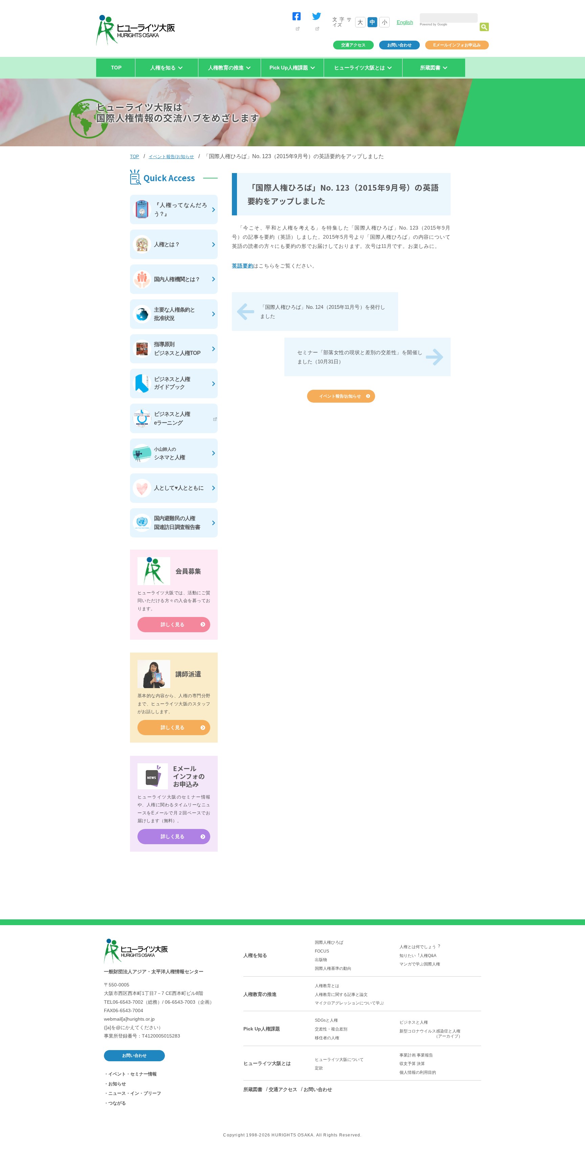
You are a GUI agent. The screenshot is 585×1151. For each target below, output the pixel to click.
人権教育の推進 (260, 994)
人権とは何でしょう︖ (419, 946)
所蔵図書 (252, 1089)
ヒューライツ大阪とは (267, 1063)
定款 (319, 1068)
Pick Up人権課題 (261, 1028)
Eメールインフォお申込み (457, 45)
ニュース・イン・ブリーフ (134, 1093)
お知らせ (117, 1083)
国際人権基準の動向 (333, 968)
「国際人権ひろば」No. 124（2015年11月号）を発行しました (322, 311)
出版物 (321, 959)
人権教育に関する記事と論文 (341, 994)
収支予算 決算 (412, 1063)
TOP (116, 67)
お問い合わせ (399, 45)
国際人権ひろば (329, 942)
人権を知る (255, 955)
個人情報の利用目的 (417, 1072)
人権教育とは (327, 985)
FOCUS (322, 951)
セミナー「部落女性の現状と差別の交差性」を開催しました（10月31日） (359, 356)
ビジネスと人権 (413, 1022)
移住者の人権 (327, 1038)
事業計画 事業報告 (416, 1055)
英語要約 (242, 266)
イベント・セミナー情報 (132, 1074)
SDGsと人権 (326, 1020)
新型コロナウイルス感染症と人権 (431, 1034)
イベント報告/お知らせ (171, 156)
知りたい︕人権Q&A (417, 955)
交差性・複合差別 (331, 1029)
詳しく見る (173, 624)
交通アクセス (353, 45)
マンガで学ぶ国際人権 (419, 964)
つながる (117, 1103)
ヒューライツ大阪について (339, 1059)
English (405, 22)
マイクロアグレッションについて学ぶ (349, 1003)
